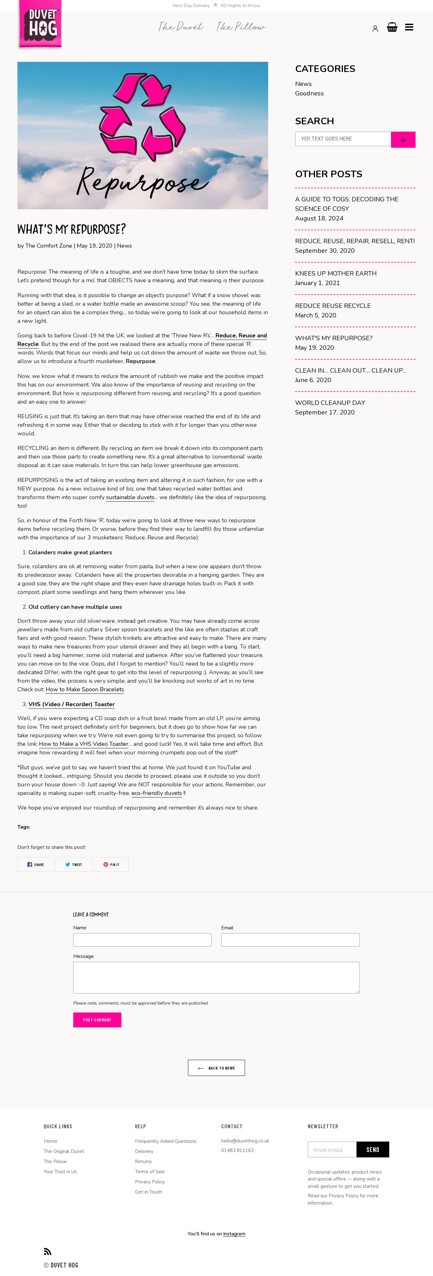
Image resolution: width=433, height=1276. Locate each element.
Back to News (221, 1068)
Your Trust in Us (60, 1172)
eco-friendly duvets (157, 793)
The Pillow (55, 1161)
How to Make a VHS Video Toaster (83, 744)
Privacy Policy (150, 1182)
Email (227, 927)
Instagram (234, 1233)
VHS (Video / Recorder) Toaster (72, 704)
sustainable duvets (130, 497)
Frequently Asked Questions (166, 1141)
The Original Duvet (64, 1151)
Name (80, 927)
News (303, 84)
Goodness (309, 93)
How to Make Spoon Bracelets (85, 689)
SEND (372, 1149)
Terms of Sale (150, 1172)
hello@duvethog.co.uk (245, 1141)
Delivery (144, 1151)
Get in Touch (148, 1192)
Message (83, 956)
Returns (143, 1161)
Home (50, 1141)
